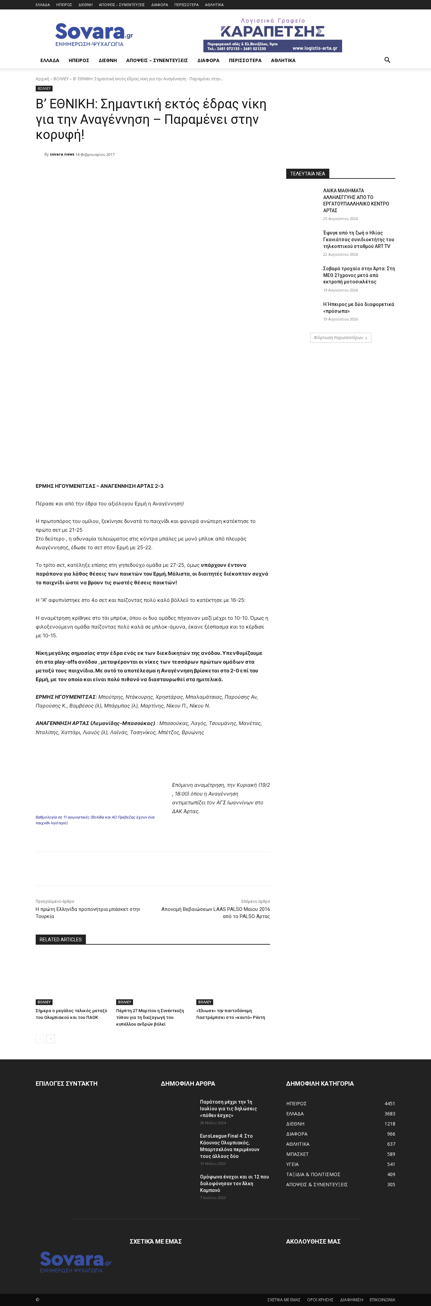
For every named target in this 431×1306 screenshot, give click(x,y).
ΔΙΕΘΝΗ (85, 4)
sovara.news (62, 154)
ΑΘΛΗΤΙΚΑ (214, 4)
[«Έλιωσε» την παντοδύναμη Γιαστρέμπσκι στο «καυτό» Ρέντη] (233, 979)
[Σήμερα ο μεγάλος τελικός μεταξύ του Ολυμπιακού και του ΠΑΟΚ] (72, 979)
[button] (387, 61)
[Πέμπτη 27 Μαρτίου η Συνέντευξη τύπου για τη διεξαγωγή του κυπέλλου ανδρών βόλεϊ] (153, 979)
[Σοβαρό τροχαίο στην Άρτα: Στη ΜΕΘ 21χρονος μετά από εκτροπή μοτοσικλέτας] (302, 277)
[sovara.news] (40, 154)
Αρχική (42, 79)
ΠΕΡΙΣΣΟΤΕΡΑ (186, 4)
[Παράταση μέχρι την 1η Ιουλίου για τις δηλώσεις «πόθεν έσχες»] (178, 1110)
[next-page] (50, 1038)
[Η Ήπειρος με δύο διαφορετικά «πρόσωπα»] (302, 312)
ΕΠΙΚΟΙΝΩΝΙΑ (382, 1300)
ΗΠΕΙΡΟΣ (64, 4)
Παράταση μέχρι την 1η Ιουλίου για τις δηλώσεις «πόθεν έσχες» (228, 1108)
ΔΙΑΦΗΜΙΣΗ (351, 1300)
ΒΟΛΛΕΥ (61, 79)
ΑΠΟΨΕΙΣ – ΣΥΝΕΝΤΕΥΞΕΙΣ (122, 4)
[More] (209, 171)
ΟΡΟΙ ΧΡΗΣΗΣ (320, 1300)
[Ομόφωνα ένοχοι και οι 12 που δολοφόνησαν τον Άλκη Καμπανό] (178, 1185)
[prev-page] (40, 1038)
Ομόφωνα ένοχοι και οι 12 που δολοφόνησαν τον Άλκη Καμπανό (234, 1183)
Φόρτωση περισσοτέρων (338, 337)
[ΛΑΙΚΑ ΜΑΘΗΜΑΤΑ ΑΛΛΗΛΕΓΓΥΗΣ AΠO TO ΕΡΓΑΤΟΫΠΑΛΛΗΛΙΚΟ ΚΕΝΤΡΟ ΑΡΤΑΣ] (302, 199)
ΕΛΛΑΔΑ (43, 4)
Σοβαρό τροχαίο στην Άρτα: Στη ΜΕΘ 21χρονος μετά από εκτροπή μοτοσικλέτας (359, 275)
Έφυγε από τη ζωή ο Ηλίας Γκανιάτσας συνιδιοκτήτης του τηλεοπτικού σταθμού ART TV (358, 239)
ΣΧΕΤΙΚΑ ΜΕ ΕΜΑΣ (284, 1300)
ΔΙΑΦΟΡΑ (159, 4)
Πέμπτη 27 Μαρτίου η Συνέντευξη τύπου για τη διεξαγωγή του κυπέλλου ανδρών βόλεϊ (150, 1017)
